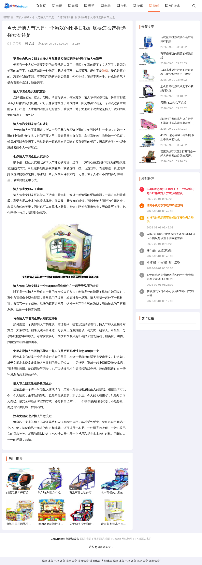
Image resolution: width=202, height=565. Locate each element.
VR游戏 (174, 5)
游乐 (140, 5)
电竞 (107, 5)
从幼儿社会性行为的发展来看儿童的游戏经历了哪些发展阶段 (177, 74)
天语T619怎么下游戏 (173, 102)
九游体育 (59, 560)
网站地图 (85, 538)
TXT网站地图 (143, 538)
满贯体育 (47, 560)
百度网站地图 (102, 538)
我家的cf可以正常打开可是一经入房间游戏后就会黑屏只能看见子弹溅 (178, 155)
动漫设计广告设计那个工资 (163, 262)
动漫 (75, 5)
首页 (43, 5)
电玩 (59, 5)
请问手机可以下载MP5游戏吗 (165, 205)
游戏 (156, 5)
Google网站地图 (122, 538)
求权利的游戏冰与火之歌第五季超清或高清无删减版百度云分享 (177, 123)
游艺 (91, 5)
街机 (124, 5)
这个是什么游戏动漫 (159, 250)
